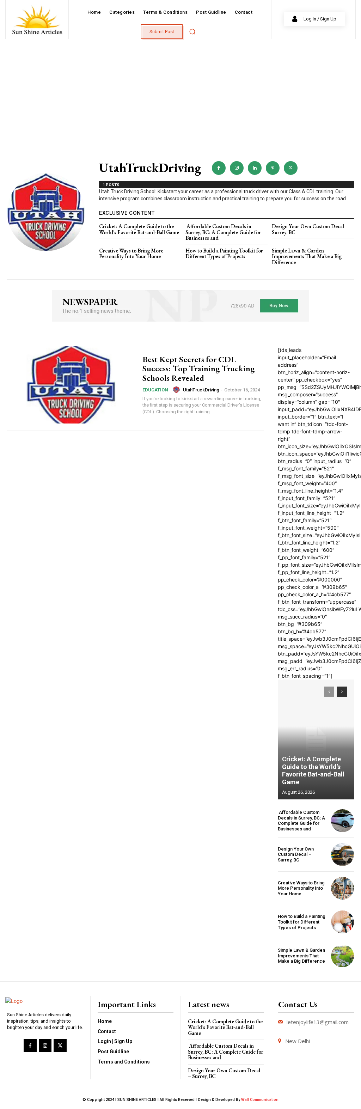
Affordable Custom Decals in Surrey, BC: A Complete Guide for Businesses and (223, 232)
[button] (192, 31)
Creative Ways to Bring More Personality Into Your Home (131, 253)
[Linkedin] (255, 168)
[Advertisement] (180, 92)
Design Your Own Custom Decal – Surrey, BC (310, 229)
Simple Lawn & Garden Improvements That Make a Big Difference (307, 256)
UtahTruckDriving (201, 389)
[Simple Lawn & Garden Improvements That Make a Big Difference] (342, 955)
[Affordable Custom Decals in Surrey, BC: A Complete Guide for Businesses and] (342, 820)
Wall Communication (260, 1099)
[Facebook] (219, 168)
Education (155, 389)
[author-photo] (177, 389)
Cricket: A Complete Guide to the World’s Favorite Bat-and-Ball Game (139, 229)
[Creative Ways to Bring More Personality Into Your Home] (342, 888)
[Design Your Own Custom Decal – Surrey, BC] (342, 854)
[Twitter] (291, 168)
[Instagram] (237, 168)
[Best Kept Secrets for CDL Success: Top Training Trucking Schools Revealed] (71, 384)
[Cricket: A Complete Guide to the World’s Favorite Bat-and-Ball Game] (316, 739)
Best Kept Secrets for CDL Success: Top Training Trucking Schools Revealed (198, 368)
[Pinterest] (273, 168)
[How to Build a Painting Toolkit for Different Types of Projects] (342, 921)
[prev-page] (329, 692)
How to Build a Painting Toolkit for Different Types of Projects (224, 253)
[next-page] (342, 692)
